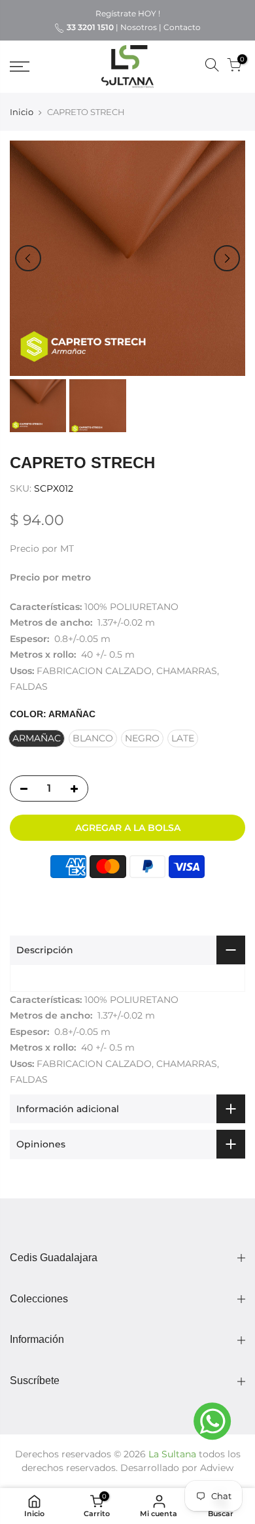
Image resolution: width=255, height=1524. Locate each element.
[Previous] (28, 258)
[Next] (227, 258)
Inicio (21, 112)
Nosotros (138, 27)
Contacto (182, 27)
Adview (216, 1468)
